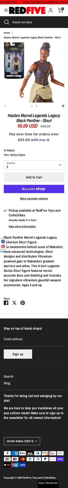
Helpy (3, 251)
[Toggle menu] (4, 10)
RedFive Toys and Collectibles (39, 477)
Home (7, 32)
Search (9, 376)
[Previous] (5, 106)
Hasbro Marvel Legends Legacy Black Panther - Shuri (32, 37)
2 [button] (36, 106)
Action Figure (17, 154)
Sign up (17, 354)
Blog (7, 383)
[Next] (63, 106)
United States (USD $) (20, 441)
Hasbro (11, 150)
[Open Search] (6, 22)
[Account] (50, 8)
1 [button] (32, 106)
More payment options (34, 198)
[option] (34, 72)
